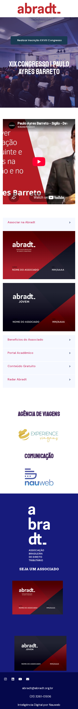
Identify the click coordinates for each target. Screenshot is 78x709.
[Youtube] (20, 679)
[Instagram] (5, 679)
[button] (39, 29)
